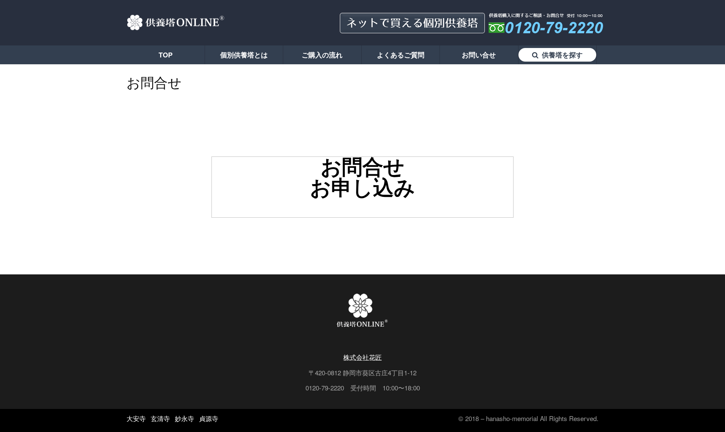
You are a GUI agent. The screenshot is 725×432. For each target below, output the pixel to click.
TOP (166, 55)
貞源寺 (208, 418)
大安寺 (136, 418)
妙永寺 (184, 418)
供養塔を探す (561, 55)
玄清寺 (160, 418)
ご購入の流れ (322, 55)
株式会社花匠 (362, 357)
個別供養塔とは (244, 55)
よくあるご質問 (400, 55)
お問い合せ (479, 55)
